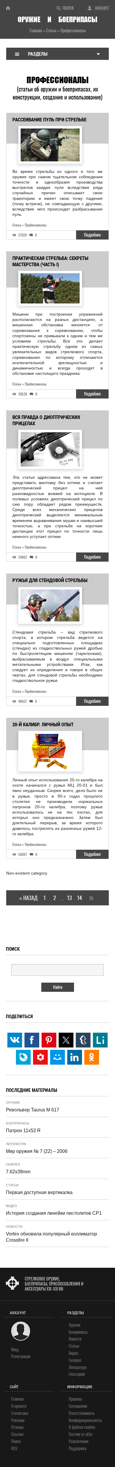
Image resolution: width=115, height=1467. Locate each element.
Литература (16, 1144)
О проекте (19, 1406)
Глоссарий (77, 1374)
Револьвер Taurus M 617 (32, 1109)
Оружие (13, 1102)
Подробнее (92, 235)
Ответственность (82, 1413)
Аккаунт (102, 8)
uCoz (89, 1434)
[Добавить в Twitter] (66, 1040)
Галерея (13, 1164)
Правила (75, 1399)
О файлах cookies (82, 1427)
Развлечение (78, 1441)
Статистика (19, 1413)
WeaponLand (10, 8)
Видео (11, 1206)
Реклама (17, 1420)
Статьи (12, 1185)
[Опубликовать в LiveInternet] (100, 1040)
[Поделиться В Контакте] (14, 1040)
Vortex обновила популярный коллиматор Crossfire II (51, 1237)
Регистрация (20, 1356)
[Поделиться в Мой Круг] (40, 1057)
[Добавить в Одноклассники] (91, 1057)
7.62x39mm (18, 1171)
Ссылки (17, 1434)
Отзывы (17, 1427)
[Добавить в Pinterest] (49, 1040)
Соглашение (78, 1406)
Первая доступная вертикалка (39, 1192)
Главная (17, 1399)
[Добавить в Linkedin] (74, 1057)
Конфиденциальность (85, 1420)
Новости (14, 1226)
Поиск (68, 8)
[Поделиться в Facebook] (31, 1040)
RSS (14, 1448)
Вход (15, 1349)
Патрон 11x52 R (23, 1130)
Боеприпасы (17, 1123)
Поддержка (77, 1448)
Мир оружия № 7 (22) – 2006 (37, 1151)
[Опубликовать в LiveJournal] (23, 1057)
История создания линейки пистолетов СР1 (54, 1213)
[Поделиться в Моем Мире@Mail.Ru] (57, 1057)
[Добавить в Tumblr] (83, 1040)
